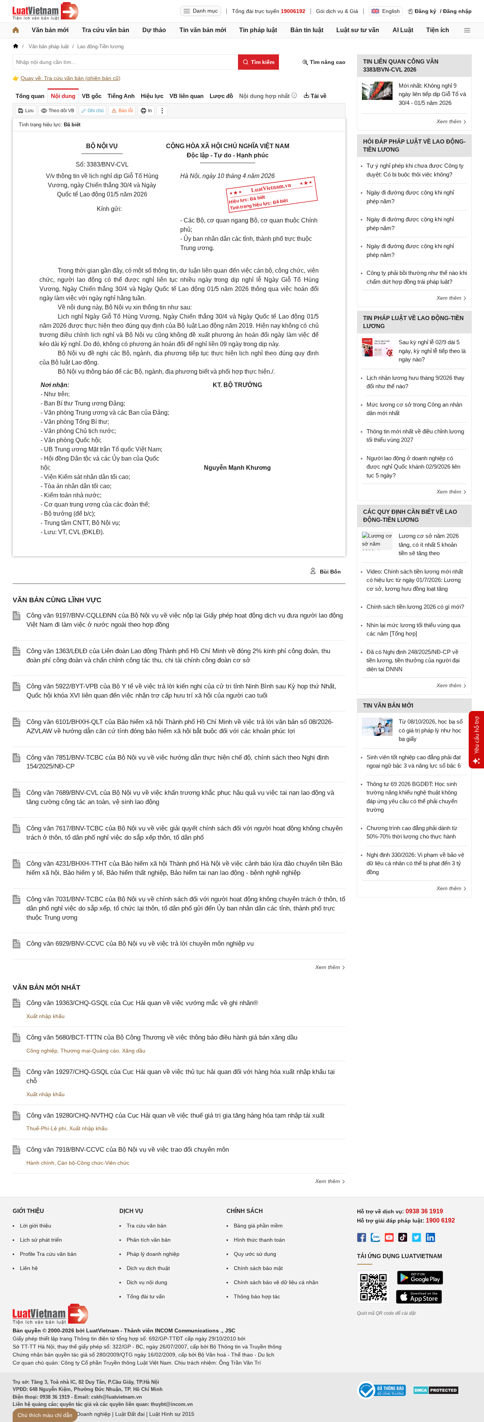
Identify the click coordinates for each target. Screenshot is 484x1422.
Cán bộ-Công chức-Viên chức (93, 1163)
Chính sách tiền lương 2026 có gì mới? (415, 606)
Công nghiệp (41, 1051)
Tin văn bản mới (202, 30)
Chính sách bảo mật (258, 1268)
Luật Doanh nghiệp (87, 1414)
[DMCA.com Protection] (436, 1393)
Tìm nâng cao (326, 62)
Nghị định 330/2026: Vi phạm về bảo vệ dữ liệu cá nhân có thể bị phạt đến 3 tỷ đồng (415, 863)
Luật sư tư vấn (357, 30)
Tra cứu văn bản (105, 30)
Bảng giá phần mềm (258, 1226)
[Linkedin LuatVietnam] (430, 1238)
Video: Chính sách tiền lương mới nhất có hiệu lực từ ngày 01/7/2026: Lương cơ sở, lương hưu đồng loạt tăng (415, 580)
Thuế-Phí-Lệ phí (46, 1128)
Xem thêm (328, 967)
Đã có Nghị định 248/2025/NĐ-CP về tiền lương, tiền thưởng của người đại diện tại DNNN (413, 660)
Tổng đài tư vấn (146, 1296)
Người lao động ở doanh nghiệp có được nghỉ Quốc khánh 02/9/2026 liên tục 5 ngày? (413, 467)
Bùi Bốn (329, 572)
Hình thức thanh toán (259, 1240)
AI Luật (403, 30)
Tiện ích (437, 30)
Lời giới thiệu (35, 1226)
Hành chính (40, 1163)
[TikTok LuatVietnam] (402, 1238)
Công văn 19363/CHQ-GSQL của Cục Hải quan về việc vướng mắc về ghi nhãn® (142, 1003)
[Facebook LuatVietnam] (361, 1238)
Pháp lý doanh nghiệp (153, 1254)
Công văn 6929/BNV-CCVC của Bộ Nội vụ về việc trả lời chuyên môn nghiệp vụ (140, 943)
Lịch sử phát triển (41, 1240)
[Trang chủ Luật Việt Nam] (45, 11)
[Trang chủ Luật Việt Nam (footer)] (50, 1322)
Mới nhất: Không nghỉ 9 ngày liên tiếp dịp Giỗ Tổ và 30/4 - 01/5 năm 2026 (432, 94)
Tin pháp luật (258, 30)
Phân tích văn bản (149, 1240)
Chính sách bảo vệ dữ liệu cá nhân (276, 1282)
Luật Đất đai (130, 1414)
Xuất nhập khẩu (45, 1016)
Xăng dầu (133, 1051)
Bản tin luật (306, 30)
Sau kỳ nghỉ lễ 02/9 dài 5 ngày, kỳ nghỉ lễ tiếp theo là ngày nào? (432, 351)
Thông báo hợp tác (257, 1296)
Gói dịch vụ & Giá (337, 11)
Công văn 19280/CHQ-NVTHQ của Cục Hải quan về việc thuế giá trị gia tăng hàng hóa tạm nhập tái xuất (175, 1115)
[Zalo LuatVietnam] (375, 1238)
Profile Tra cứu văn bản (48, 1254)
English (391, 11)
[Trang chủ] (16, 30)
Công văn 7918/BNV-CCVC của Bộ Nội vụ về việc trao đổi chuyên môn (127, 1149)
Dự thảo (154, 30)
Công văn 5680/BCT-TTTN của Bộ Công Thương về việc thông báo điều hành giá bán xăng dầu (161, 1037)
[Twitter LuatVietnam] (416, 1238)
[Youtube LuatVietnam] (389, 1238)
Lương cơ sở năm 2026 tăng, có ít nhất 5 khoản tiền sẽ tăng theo (429, 544)
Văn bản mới (50, 30)
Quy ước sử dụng (255, 1254)
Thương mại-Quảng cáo (89, 1051)
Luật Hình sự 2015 (171, 1414)
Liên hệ (29, 1268)
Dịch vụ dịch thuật (148, 1268)
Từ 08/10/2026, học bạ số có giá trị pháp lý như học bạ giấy (431, 730)
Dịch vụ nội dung (147, 1282)
